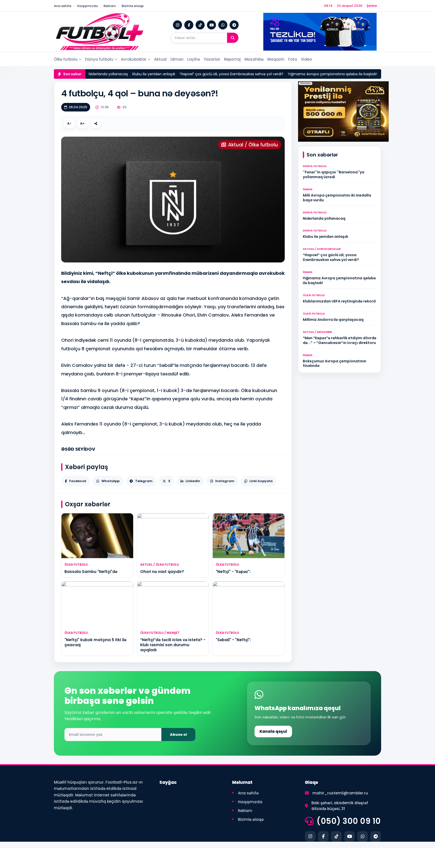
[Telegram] (234, 24)
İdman (177, 59)
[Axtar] (232, 38)
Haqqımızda (87, 6)
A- (69, 123)
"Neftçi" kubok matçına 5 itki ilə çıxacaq (95, 642)
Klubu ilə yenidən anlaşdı (142, 73)
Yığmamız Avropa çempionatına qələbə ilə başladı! (321, 73)
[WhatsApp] (222, 24)
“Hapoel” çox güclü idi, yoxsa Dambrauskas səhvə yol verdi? (220, 73)
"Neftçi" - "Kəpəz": (233, 571)
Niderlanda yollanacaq (96, 73)
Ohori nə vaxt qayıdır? (162, 571)
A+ (82, 123)
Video (306, 59)
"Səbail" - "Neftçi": (233, 639)
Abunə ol (178, 734)
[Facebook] (188, 24)
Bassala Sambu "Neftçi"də (90, 571)
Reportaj (232, 59)
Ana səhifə (62, 6)
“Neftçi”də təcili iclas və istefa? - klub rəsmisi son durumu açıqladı (172, 645)
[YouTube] (211, 24)
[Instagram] (177, 24)
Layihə (193, 59)
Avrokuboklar (134, 59)
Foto (292, 59)
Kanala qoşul (273, 731)
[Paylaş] (95, 123)
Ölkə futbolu (66, 59)
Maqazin (275, 59)
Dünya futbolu (99, 59)
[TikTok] (200, 24)
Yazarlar (212, 59)
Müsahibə (254, 59)
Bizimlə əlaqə (132, 6)
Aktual (160, 59)
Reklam (109, 6)
